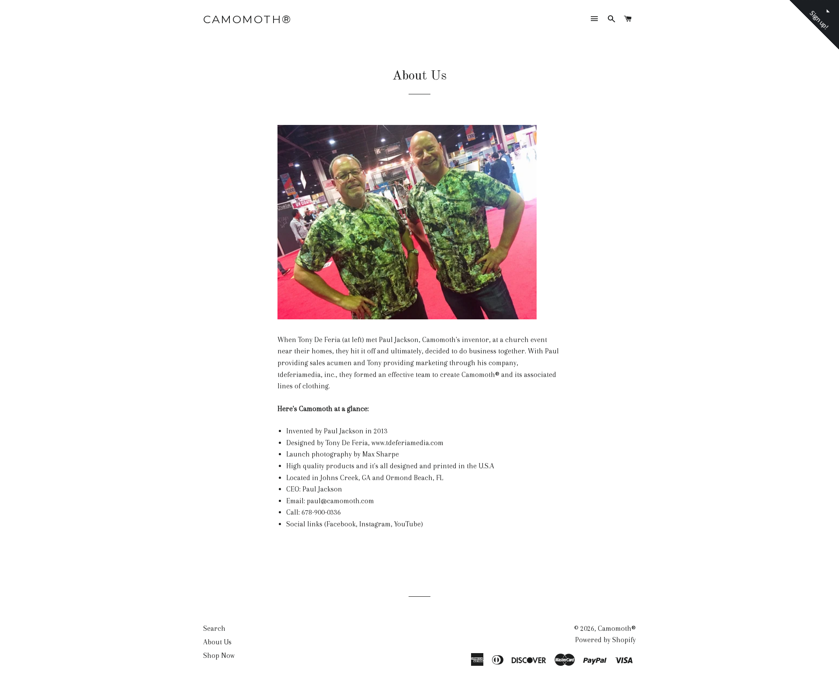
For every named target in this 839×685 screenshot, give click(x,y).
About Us (217, 642)
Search (214, 628)
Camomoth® (247, 19)
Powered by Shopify (605, 640)
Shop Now (219, 655)
